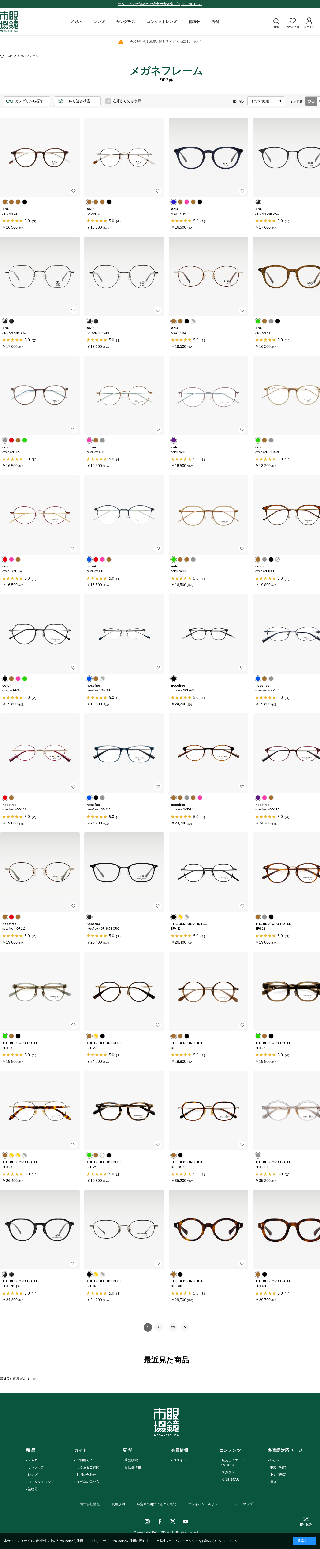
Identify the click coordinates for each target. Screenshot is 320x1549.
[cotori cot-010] (208, 395)
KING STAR (230, 1479)
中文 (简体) (278, 1467)
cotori (7, 447)
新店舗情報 (133, 1467)
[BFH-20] (124, 991)
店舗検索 (131, 1460)
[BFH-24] (124, 1110)
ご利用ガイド (86, 1460)
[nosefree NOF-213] (124, 753)
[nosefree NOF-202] (208, 634)
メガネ (33, 1460)
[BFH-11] (208, 872)
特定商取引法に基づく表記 (156, 1504)
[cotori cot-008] (124, 395)
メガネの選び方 (87, 1482)
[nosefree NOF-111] (40, 872)
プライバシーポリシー (204, 1504)
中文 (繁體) (278, 1474)
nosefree (94, 685)
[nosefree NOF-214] (208, 753)
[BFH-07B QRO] (40, 1229)
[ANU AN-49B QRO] (124, 276)
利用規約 (118, 1504)
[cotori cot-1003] (40, 634)
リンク (233, 1541)
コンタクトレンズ (41, 1482)
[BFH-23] (40, 1110)
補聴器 (33, 1489)
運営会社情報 (90, 1504)
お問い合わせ (86, 1474)
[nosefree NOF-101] (124, 634)
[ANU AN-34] (124, 157)
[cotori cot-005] (40, 395)
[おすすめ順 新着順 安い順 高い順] (266, 101)
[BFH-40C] (208, 1229)
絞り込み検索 (79, 101)
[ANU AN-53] (208, 276)
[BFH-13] (40, 991)
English (275, 1460)
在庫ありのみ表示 (127, 101)
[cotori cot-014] (40, 515)
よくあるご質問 (87, 1467)
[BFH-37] (124, 1229)
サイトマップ (243, 1504)
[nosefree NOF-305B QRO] (124, 872)
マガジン (228, 1472)
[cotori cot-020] (208, 515)
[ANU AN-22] (40, 157)
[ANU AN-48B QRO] (40, 276)
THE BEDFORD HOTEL (189, 924)
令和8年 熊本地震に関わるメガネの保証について (166, 42)
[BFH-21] (208, 991)
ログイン (179, 1460)
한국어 (275, 1482)
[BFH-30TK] (208, 1110)
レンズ (33, 1474)
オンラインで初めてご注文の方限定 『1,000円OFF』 (160, 4)
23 (173, 1327)
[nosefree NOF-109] (40, 753)
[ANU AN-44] (208, 157)
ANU (5, 209)
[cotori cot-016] (124, 515)
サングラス (36, 1467)
